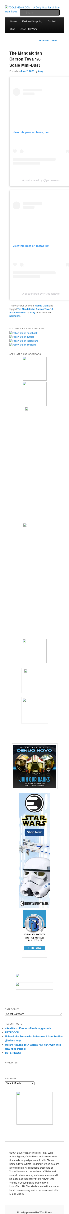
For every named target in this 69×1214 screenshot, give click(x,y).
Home (13, 21)
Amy (40, 71)
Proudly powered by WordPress (34, 1212)
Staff (12, 28)
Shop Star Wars (29, 28)
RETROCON (12, 1032)
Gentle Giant (41, 305)
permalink (14, 316)
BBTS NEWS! (13, 1052)
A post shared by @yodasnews (41, 180)
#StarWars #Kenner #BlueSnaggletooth (28, 1028)
